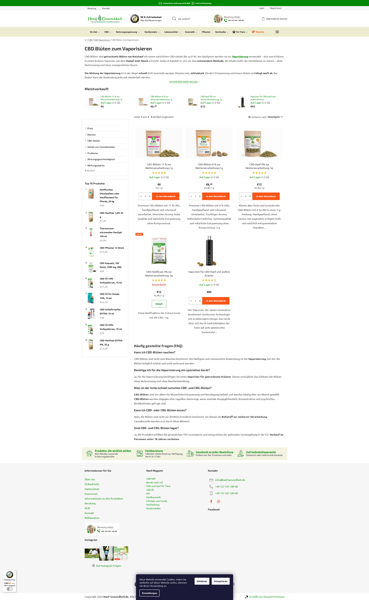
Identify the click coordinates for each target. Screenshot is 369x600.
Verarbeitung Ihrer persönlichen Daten (196, 324)
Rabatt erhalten (206, 315)
